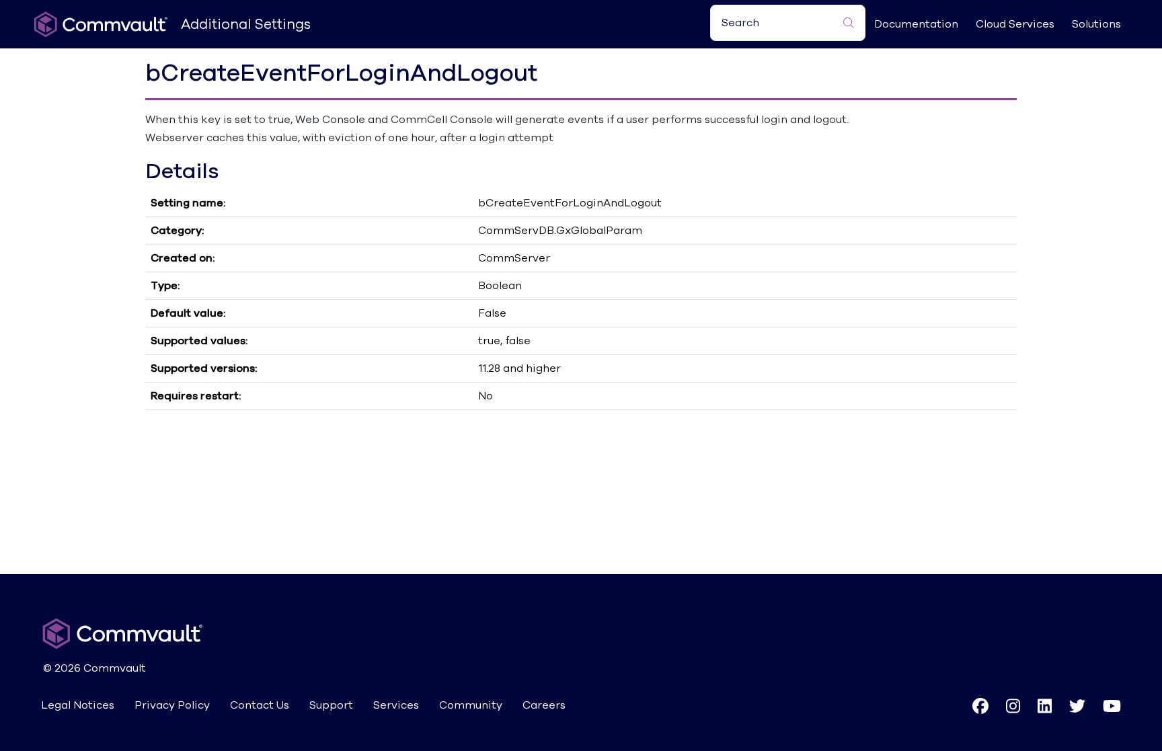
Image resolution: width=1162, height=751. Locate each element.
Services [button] (396, 705)
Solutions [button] (1096, 24)
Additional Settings (246, 24)
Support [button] (331, 705)
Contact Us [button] (259, 705)
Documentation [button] (916, 24)
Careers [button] (544, 705)
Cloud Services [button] (1015, 24)
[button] (980, 706)
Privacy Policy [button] (172, 705)
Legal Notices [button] (77, 705)
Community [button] (470, 705)
